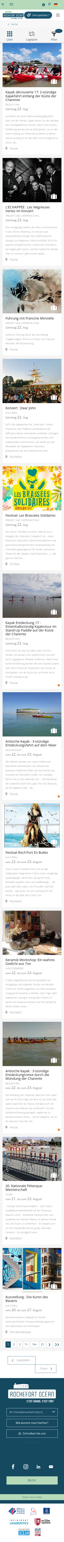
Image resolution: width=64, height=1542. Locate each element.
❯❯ (57, 1344)
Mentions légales (38, 1492)
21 (42, 1344)
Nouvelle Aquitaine (42, 1522)
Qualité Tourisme (33, 1511)
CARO (24, 1532)
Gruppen (32, 1442)
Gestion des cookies (32, 1497)
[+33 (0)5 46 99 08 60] (3, 4)
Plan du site (23, 1492)
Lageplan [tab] (32, 39)
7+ (26, 1344)
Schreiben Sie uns (34, 1433)
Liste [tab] (10, 39)
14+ (34, 1344)
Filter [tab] (54, 39)
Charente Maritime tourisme (19, 1522)
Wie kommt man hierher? (32, 1423)
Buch (32, 1480)
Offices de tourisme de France (16, 1511)
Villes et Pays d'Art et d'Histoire (38, 1532)
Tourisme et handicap (46, 1511)
